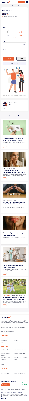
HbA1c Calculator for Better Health (21, 358)
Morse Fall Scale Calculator (7, 362)
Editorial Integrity (5, 373)
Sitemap (3, 375)
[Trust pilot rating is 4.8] (25, 383)
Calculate (8, 58)
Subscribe (21, 2)
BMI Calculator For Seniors (20, 349)
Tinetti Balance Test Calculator (5, 358)
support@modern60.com (9, 331)
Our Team (3, 371)
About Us (20, 392)
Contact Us (15, 392)
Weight (4, 49)
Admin (8, 14)
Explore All (3, 342)
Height (4, 41)
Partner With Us (18, 371)
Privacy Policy (3, 392)
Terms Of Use (9, 392)
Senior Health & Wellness (6, 338)
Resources (9, 5)
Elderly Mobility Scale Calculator (5, 350)
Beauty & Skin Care (19, 338)
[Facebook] (5, 399)
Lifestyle (16, 340)
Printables (17, 362)
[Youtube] (2, 399)
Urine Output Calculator (20, 353)
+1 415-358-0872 (9, 330)
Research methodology (20, 373)
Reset (21, 58)
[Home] (6, 317)
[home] (5, 2)
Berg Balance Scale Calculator (5, 354)
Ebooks (2, 364)
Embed (16, 64)
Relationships (4, 340)
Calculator (15, 5)
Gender (4, 27)
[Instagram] (3, 399)
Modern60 (3, 5)
